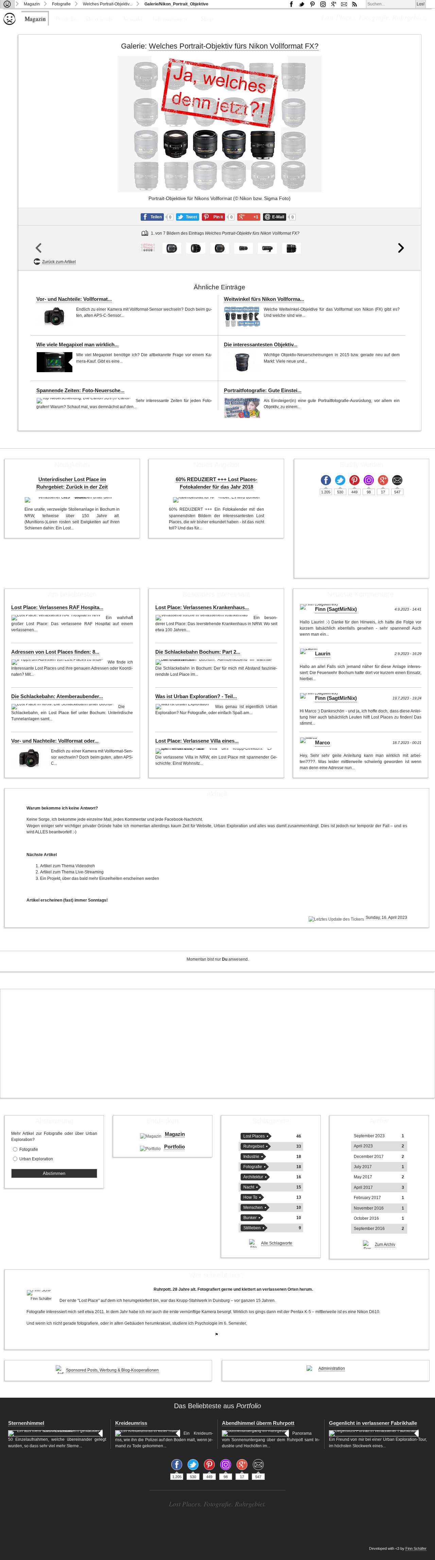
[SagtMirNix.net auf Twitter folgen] (302, 4)
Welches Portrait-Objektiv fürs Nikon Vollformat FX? (233, 46)
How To (250, 1197)
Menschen (253, 1207)
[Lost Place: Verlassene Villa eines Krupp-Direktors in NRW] (214, 751)
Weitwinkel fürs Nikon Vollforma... (264, 299)
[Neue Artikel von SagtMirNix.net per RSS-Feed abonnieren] (354, 4)
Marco (322, 742)
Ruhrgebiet (253, 1146)
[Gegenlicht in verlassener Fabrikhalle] (374, 1433)
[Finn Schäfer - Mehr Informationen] (41, 1293)
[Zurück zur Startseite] (7, 4)
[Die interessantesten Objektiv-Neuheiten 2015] (242, 362)
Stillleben (252, 1228)
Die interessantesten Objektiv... (260, 344)
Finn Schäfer (416, 1548)
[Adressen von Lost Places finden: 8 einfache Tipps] (57, 662)
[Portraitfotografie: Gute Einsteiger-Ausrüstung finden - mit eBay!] (242, 408)
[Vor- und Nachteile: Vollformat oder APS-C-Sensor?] (54, 316)
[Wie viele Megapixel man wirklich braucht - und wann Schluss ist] (54, 362)
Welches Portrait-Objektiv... (107, 4)
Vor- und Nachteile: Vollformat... (74, 299)
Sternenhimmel (26, 1423)
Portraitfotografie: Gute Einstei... (262, 390)
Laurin (322, 653)
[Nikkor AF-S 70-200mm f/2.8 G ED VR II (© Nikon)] (267, 248)
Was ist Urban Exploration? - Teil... (196, 696)
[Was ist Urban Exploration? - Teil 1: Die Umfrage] (183, 707)
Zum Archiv (385, 1244)
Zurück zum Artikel (59, 262)
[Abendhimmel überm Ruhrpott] (255, 1433)
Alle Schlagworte (276, 1243)
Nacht (248, 1187)
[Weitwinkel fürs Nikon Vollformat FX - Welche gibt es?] (242, 316)
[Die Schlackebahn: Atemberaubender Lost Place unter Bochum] (63, 707)
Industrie (251, 1156)
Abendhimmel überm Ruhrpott (258, 1423)
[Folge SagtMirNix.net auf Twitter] (340, 480)
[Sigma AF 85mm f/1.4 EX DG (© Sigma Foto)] (291, 248)
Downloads (99, 18)
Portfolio (66, 18)
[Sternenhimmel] (55, 1433)
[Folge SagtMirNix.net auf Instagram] (323, 4)
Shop (207, 18)
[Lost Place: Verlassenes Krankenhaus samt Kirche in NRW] (202, 618)
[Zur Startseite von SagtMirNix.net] (9, 23)
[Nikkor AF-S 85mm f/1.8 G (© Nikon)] (219, 248)
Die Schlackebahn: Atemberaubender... (57, 696)
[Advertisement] (217, 1043)
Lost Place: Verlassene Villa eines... (197, 741)
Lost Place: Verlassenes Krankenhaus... (202, 607)
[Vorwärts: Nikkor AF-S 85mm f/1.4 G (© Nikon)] (401, 163)
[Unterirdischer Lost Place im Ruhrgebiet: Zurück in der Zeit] (72, 500)
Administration (331, 1368)
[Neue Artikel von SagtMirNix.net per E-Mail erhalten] (344, 4)
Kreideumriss (131, 1423)
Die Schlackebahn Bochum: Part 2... (197, 652)
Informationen (170, 18)
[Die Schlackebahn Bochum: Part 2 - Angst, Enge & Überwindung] (214, 662)
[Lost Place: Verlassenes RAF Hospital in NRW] (56, 618)
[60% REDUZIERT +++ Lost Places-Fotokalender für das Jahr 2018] (216, 500)
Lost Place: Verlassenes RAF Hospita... (57, 607)
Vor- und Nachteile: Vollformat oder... (55, 741)
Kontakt (132, 18)
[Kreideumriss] (147, 1433)
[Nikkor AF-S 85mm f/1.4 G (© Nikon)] (171, 248)
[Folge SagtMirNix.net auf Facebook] (291, 4)
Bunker (250, 1217)
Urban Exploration (36, 1159)
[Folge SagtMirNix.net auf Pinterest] (312, 4)
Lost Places (254, 1136)
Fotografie (61, 4)
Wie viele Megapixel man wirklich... (77, 344)
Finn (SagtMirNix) (336, 609)
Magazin (32, 4)
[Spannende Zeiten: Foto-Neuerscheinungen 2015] (84, 401)
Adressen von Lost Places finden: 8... (55, 652)
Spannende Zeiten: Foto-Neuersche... (80, 390)
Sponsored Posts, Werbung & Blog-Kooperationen (112, 1370)
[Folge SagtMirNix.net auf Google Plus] (333, 4)
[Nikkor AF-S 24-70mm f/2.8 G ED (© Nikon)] (243, 248)
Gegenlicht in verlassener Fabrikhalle (373, 1423)
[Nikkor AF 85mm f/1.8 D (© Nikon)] (195, 248)
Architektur (253, 1177)
